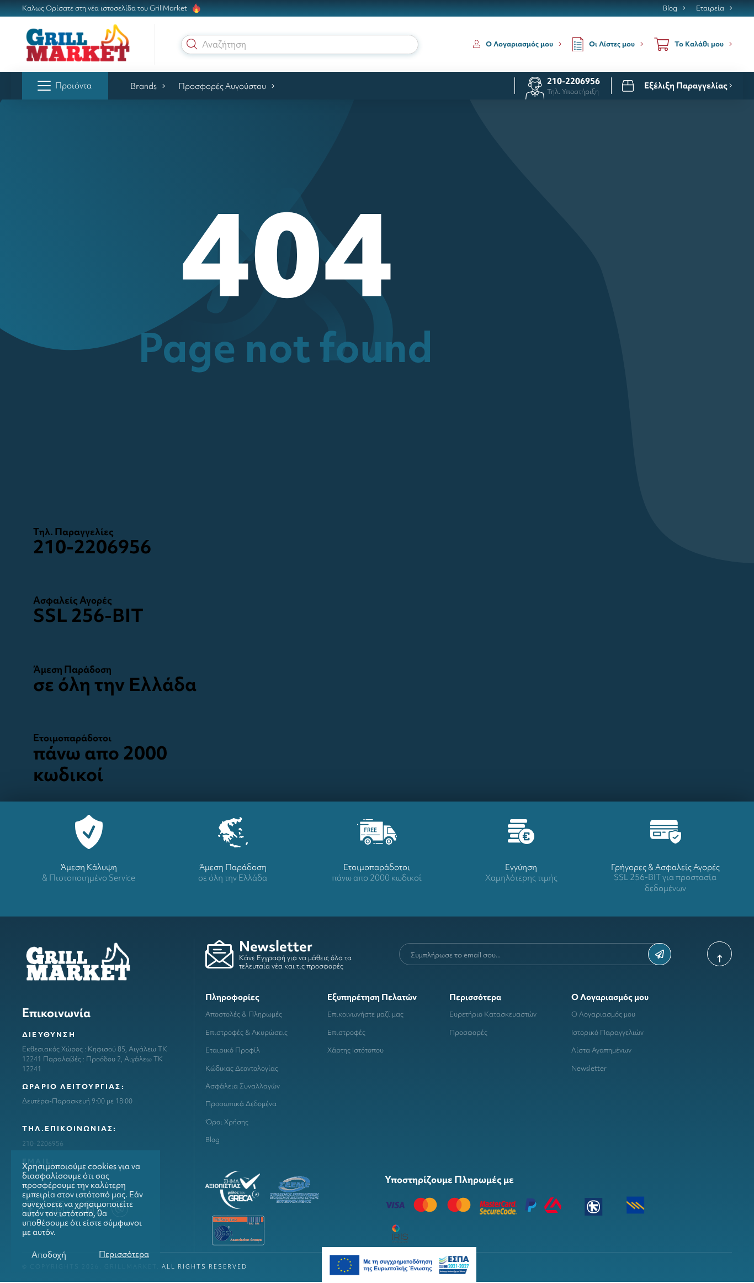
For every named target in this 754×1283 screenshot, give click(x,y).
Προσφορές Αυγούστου (222, 86)
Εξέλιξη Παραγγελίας (686, 85)
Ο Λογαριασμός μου (603, 1014)
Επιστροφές (346, 1032)
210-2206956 (573, 81)
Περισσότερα (124, 1254)
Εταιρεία (710, 8)
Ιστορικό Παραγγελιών (607, 1032)
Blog (670, 8)
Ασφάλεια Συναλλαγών (242, 1086)
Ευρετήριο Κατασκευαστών (493, 1014)
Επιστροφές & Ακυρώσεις (246, 1032)
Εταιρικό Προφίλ (232, 1050)
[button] (192, 44)
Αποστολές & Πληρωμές (243, 1014)
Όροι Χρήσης (226, 1122)
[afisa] (399, 1264)
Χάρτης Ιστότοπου (355, 1050)
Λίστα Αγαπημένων (601, 1050)
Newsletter (589, 1068)
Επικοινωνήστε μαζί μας (365, 1014)
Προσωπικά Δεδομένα (241, 1103)
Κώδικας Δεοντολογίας (241, 1068)
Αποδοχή (48, 1254)
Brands (143, 86)
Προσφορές (468, 1032)
